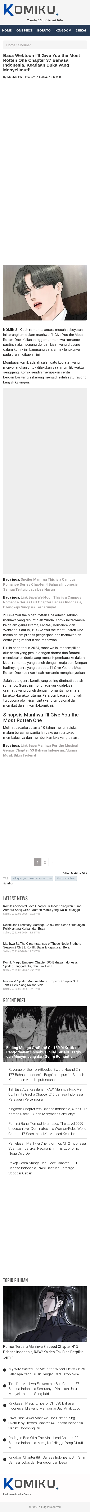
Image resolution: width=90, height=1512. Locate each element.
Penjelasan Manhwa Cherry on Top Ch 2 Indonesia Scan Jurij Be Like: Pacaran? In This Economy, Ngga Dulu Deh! (47, 1148)
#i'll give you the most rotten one (31, 878)
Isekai (81, 30)
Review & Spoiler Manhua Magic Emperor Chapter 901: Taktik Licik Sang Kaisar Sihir (41, 983)
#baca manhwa (66, 878)
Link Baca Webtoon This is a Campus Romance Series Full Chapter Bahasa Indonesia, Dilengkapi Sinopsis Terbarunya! (42, 602)
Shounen (25, 45)
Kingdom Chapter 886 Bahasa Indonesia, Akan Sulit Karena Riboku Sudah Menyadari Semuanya (47, 1111)
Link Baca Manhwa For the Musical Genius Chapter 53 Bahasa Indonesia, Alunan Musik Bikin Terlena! (40, 750)
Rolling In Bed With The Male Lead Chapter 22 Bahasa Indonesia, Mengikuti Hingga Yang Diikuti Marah (45, 1443)
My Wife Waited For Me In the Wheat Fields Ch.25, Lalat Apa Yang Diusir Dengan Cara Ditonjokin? (46, 1371)
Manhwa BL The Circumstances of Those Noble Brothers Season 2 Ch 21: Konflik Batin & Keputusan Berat (42, 945)
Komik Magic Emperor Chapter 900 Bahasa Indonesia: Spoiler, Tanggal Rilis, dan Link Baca (40, 964)
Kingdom (63, 30)
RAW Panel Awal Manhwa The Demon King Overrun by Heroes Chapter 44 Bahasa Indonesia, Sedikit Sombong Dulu (46, 1423)
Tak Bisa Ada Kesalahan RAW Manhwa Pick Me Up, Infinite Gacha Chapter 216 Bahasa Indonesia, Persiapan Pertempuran (46, 1094)
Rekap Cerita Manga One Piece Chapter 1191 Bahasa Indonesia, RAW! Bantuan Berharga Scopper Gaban (42, 1168)
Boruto (44, 30)
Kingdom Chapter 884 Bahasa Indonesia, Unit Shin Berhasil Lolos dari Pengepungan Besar (46, 1459)
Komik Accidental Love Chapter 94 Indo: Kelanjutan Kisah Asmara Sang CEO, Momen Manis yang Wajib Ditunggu (42, 908)
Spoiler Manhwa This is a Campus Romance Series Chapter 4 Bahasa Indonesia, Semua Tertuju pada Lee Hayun (40, 584)
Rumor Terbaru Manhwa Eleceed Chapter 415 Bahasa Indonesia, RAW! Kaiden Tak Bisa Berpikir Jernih (43, 1351)
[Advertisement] (45, 127)
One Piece (24, 30)
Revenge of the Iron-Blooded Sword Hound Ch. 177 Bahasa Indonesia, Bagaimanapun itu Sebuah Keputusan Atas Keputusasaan (46, 1074)
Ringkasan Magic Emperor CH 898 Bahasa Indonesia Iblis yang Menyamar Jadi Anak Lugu (44, 1405)
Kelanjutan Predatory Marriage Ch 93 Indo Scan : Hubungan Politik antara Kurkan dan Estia (44, 926)
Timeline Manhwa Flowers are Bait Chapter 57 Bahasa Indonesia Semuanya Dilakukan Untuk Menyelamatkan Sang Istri (43, 1389)
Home (7, 30)
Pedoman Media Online (17, 1494)
